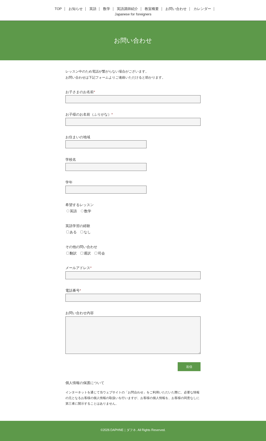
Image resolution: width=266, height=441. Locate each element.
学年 (69, 182)
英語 (92, 9)
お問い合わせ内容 (79, 313)
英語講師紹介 (127, 9)
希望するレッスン (79, 205)
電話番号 (73, 291)
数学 (106, 9)
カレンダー (202, 9)
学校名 (70, 160)
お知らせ (76, 9)
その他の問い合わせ (81, 247)
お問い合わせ (176, 9)
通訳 (87, 253)
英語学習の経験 (77, 226)
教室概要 (152, 9)
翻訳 (73, 253)
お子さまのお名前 (80, 92)
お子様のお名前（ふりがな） (89, 114)
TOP (58, 9)
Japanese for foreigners (133, 14)
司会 (101, 253)
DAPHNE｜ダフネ (123, 430)
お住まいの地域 (77, 137)
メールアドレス (78, 268)
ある (73, 232)
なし (87, 232)
